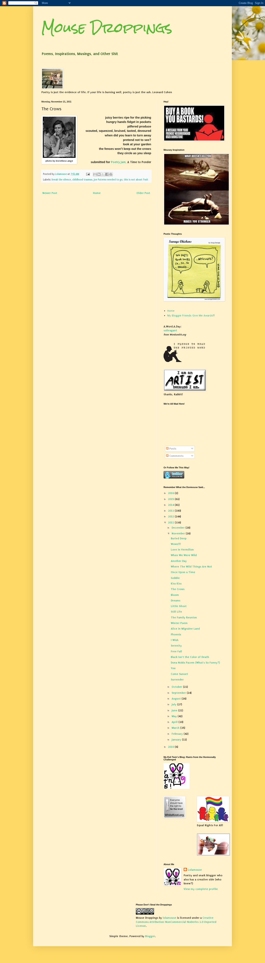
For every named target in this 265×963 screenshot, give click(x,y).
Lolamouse (195, 869)
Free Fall (176, 651)
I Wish (174, 640)
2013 (171, 510)
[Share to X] (103, 174)
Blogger (150, 936)
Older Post (143, 193)
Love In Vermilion (182, 549)
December (179, 527)
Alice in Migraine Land (185, 628)
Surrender (177, 679)
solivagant (170, 330)
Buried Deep (179, 538)
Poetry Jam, (118, 162)
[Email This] (95, 174)
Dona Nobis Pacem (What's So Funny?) (195, 662)
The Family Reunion (184, 617)
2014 (171, 504)
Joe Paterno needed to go (108, 179)
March (176, 727)
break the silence (61, 179)
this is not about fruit (136, 179)
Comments (176, 455)
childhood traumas (82, 179)
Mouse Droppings (106, 27)
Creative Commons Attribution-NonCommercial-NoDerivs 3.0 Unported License (176, 921)
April (175, 722)
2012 (171, 516)
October (177, 686)
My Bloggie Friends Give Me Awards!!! (191, 315)
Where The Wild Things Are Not (191, 566)
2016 (171, 493)
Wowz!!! (176, 544)
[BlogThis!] (99, 174)
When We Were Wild (184, 555)
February (178, 733)
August (177, 698)
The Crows (177, 589)
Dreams (175, 600)
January (177, 739)
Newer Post (49, 193)
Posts (172, 448)
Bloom (175, 594)
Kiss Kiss (176, 583)
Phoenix (176, 634)
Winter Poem (179, 623)
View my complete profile (201, 889)
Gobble (175, 577)
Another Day (179, 561)
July (174, 704)
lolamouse (169, 917)
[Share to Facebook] (107, 174)
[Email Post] (87, 174)
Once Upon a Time (183, 572)
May (175, 716)
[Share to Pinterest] (111, 174)
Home (97, 193)
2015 (171, 499)
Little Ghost (179, 606)
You (173, 668)
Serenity (176, 645)
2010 (171, 746)
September (179, 692)
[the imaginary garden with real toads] (213, 854)
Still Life (176, 611)
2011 (171, 522)
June (175, 710)
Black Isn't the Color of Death (190, 657)
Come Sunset (179, 674)
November (179, 533)
